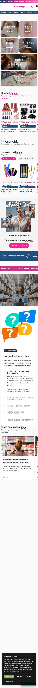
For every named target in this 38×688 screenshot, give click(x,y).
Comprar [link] (9, 31)
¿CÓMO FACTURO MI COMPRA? (20, 420)
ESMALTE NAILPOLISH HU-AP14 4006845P (8, 130)
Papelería (29, 12)
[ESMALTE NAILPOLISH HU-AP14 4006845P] (10, 110)
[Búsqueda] (32, 7)
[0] (35, 7)
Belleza (23, 12)
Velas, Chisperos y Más (9, 159)
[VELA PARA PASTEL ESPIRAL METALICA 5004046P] (27, 171)
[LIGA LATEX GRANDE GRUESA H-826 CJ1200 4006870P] (28, 110)
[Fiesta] (28, 29)
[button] (19, 245)
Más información (10, 681)
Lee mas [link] (5, 477)
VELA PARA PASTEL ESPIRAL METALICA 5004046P (25, 191)
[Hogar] (10, 45)
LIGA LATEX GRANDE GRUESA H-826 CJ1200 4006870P (27, 130)
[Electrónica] (28, 45)
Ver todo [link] (4, 98)
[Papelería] (19, 78)
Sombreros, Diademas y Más (26, 159)
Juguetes (16, 12)
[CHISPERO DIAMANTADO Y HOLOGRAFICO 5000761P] (9, 171)
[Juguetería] (10, 29)
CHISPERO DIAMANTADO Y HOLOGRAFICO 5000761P (9, 191)
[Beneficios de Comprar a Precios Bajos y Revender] (17, 446)
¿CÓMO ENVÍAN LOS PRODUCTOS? (15, 413)
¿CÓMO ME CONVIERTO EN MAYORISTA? (18, 372)
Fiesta (9, 12)
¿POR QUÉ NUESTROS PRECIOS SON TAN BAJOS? (20, 399)
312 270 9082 (25, 392)
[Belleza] (19, 62)
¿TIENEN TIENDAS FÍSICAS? (18, 406)
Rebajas (3, 12)
